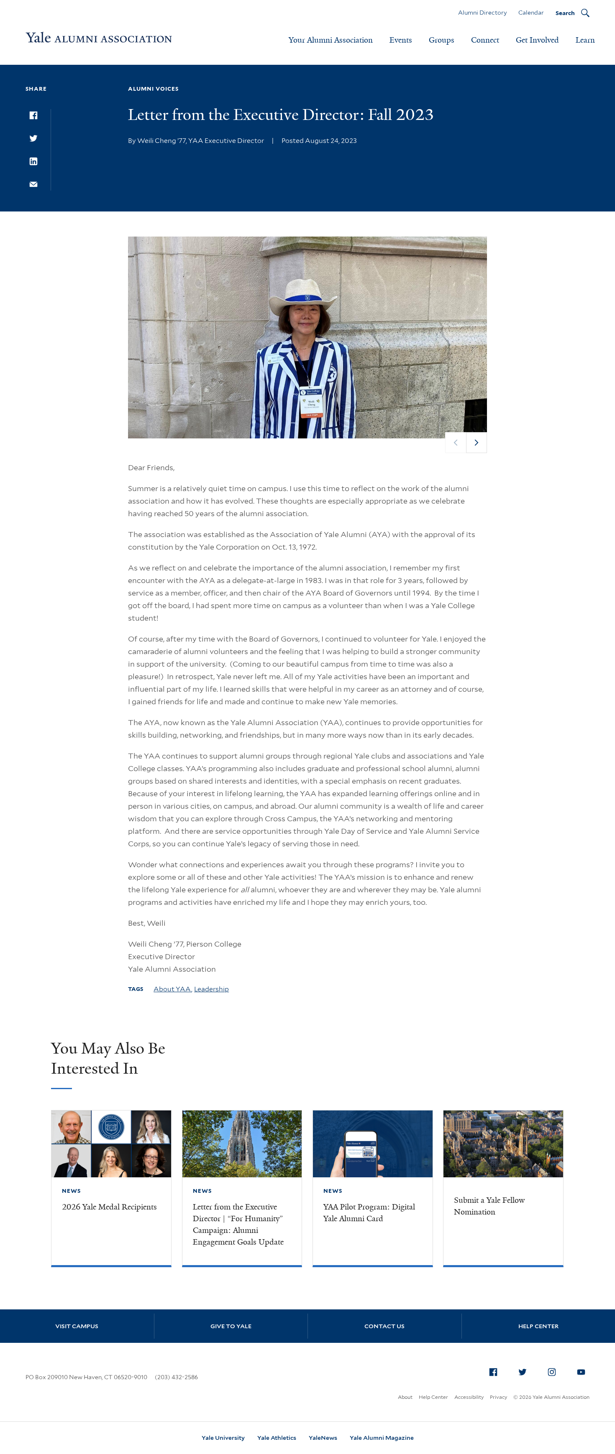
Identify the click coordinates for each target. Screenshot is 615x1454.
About (405, 1397)
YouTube (581, 1372)
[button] (476, 442)
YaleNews (323, 1437)
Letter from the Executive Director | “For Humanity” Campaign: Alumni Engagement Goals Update (238, 1224)
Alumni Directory (482, 12)
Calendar (531, 12)
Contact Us (384, 1326)
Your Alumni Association (331, 40)
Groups (441, 40)
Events (401, 40)
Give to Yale (230, 1326)
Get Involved (537, 40)
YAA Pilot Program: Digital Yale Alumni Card (369, 1213)
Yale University (223, 1437)
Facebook (493, 1372)
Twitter (522, 1372)
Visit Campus (76, 1326)
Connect (485, 40)
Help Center (433, 1397)
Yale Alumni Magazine (382, 1437)
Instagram (551, 1372)
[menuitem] (493, 1372)
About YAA (172, 989)
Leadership (211, 989)
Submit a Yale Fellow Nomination (489, 1206)
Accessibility (469, 1397)
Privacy (498, 1397)
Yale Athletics (276, 1437)
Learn (585, 40)
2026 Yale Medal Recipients (109, 1207)
